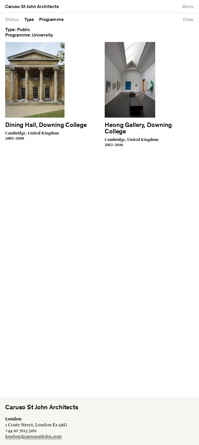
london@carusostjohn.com (33, 436)
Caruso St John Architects (32, 7)
